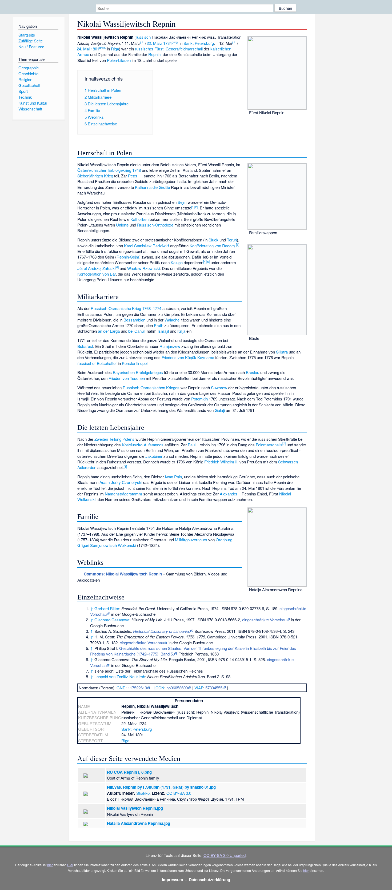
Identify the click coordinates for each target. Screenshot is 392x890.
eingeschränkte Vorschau (264, 619)
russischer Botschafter (97, 363)
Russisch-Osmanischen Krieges (151, 387)
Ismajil (163, 331)
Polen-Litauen (119, 60)
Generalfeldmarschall (184, 48)
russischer (144, 48)
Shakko (143, 793)
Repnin (154, 54)
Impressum (172, 880)
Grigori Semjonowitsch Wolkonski (106, 545)
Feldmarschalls (269, 444)
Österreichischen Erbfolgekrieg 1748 (109, 170)
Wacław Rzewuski (143, 268)
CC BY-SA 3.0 (178, 793)
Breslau (252, 372)
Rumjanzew (169, 346)
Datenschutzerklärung (209, 880)
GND (121, 687)
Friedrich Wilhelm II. (221, 461)
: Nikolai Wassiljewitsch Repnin (123, 574)
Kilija (181, 331)
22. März (154, 43)
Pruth (158, 325)
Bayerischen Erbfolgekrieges (138, 372)
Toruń (232, 240)
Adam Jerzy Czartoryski (120, 482)
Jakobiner (153, 456)
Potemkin (199, 399)
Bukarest (85, 346)
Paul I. (193, 444)
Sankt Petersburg (198, 43)
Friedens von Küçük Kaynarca (188, 357)
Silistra (282, 352)
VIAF (198, 687)
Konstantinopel (134, 363)
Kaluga (177, 262)
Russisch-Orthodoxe (155, 225)
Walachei (172, 320)
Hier (70, 865)
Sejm (182, 202)
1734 (167, 43)
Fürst (158, 48)
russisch (143, 37)
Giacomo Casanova (111, 619)
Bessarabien (134, 320)
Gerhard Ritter (106, 608)
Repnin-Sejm (128, 257)
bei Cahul (136, 331)
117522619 (137, 687)
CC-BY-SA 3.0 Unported (224, 855)
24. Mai (83, 48)
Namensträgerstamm (123, 493)
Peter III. (135, 175)
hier (50, 865)
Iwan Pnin (173, 476)
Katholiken (139, 219)
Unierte (122, 225)
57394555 (213, 687)
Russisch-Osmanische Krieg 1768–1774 (126, 308)
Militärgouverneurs (191, 539)
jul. (142, 42)
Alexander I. (230, 493)
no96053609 (177, 687)
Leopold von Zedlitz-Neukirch (119, 676)
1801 (95, 48)
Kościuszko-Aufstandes (142, 444)
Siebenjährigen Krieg (95, 175)
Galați (220, 410)
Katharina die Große (152, 187)
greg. (175, 42)
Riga (115, 48)
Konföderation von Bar (96, 274)
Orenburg (224, 539)
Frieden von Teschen (127, 378)
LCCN (159, 687)
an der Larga (109, 331)
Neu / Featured (31, 46)
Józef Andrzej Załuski (96, 268)
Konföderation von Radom (212, 245)
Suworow (219, 387)
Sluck (213, 240)
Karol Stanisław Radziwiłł (146, 245)
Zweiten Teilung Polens (114, 439)
